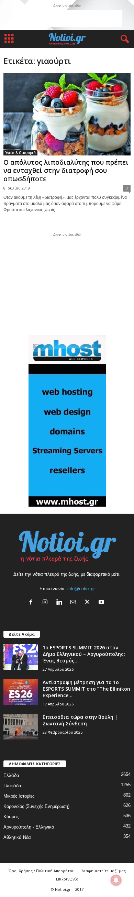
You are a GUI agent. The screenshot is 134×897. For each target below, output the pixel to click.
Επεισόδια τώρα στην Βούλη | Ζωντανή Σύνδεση (80, 720)
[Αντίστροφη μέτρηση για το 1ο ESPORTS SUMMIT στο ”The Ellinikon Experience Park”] (20, 692)
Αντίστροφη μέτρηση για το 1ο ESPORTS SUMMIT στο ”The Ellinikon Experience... (86, 689)
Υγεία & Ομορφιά (20, 152)
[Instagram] (47, 602)
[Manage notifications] (116, 880)
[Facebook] (32, 602)
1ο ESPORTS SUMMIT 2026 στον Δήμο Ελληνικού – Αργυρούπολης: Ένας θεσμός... (84, 654)
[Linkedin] (61, 602)
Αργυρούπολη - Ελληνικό (28, 827)
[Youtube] (102, 602)
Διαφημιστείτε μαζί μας (103, 870)
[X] (89, 602)
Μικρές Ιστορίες (18, 796)
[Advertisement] (67, 18)
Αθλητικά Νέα (17, 837)
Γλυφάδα (12, 785)
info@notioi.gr (81, 588)
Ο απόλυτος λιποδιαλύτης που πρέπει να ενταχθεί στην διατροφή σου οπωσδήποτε (66, 170)
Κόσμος (11, 816)
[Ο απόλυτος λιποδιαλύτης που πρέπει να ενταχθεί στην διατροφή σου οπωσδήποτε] (67, 114)
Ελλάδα (11, 775)
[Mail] (75, 602)
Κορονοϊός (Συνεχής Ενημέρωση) (36, 806)
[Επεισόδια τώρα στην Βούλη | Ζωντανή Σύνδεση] (20, 726)
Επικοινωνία (67, 879)
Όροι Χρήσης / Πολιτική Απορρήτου (42, 870)
